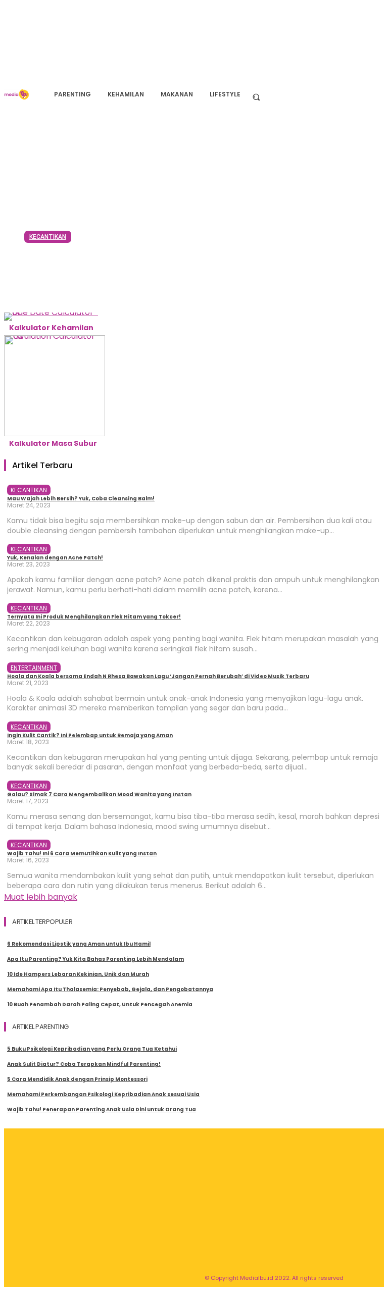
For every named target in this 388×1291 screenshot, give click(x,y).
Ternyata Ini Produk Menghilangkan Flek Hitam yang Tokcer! (94, 617)
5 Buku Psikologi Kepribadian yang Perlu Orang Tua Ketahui (92, 1049)
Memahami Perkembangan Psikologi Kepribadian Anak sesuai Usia (103, 1094)
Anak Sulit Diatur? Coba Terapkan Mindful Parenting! (84, 1064)
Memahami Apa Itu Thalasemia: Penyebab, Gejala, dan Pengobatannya (110, 989)
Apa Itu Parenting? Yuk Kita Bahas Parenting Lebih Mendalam (95, 959)
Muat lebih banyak (40, 897)
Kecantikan (47, 236)
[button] (256, 97)
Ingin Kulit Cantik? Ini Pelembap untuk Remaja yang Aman (90, 735)
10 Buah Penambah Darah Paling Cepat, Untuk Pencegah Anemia (99, 1004)
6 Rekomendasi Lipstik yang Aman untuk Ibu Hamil (79, 944)
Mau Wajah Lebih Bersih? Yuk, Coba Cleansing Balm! (181, 270)
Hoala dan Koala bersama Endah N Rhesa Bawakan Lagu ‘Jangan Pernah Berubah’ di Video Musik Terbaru (158, 676)
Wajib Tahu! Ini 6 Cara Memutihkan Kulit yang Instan (82, 853)
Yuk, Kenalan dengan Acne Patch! (55, 557)
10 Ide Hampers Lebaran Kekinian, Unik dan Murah (78, 974)
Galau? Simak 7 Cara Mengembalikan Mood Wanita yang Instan (99, 794)
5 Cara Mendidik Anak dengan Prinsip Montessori (77, 1079)
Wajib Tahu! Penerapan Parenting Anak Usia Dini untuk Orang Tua (101, 1109)
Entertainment (34, 667)
